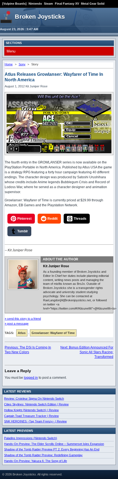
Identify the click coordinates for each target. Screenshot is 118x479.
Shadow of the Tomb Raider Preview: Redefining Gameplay (43, 455)
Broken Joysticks (40, 16)
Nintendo (35, 3)
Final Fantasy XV (67, 3)
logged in (31, 378)
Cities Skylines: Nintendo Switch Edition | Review (36, 404)
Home (9, 64)
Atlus (22, 333)
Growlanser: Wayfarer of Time (53, 333)
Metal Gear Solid (93, 3)
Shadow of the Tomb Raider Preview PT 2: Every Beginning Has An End (51, 449)
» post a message (17, 323)
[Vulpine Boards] (14, 3)
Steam (48, 3)
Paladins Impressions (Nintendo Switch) (30, 438)
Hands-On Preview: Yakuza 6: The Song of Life (35, 461)
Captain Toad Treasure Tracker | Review (31, 415)
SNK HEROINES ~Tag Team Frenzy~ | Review (35, 421)
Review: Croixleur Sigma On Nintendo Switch (34, 398)
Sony (22, 64)
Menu (11, 51)
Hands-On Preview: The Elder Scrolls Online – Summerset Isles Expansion (54, 443)
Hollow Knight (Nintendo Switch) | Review (31, 410)
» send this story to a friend (23, 318)
